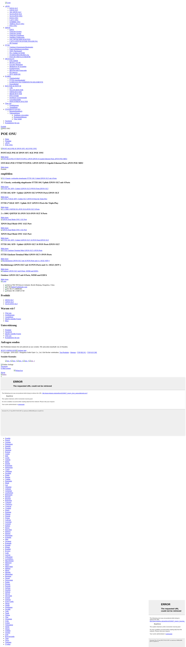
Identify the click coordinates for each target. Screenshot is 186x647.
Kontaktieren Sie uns (12, 123)
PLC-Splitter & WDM (17, 53)
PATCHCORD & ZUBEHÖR (19, 57)
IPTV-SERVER (14, 74)
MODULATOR (15, 63)
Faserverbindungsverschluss (19, 49)
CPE (11, 88)
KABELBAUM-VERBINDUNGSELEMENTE (26, 82)
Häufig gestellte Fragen (13, 319)
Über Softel (18, 119)
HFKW (7, 28)
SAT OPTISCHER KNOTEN (19, 39)
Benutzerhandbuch (15, 111)
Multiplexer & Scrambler (17, 66)
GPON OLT (13, 10)
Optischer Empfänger (16, 35)
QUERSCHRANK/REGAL (19, 55)
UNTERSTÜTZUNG (12, 109)
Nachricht (8, 121)
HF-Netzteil (13, 43)
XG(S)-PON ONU (15, 16)
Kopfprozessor (14, 68)
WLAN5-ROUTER (16, 90)
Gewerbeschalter (15, 99)
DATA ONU (13, 18)
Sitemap (73, 352)
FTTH (7, 45)
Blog (7, 321)
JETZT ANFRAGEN (8, 350)
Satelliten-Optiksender (17, 37)
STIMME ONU (14, 22)
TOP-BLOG (81, 352)
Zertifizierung (14, 105)
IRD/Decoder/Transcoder (18, 70)
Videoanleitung (14, 113)
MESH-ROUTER (15, 94)
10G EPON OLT (15, 12)
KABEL (8, 76)
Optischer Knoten (15, 31)
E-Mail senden (6, 368)
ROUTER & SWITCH (13, 86)
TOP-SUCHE (92, 352)
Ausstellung (13, 107)
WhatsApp (19, 370)
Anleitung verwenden (21, 115)
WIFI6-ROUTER (15, 92)
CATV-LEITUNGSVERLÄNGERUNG (23, 41)
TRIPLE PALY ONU (16, 24)
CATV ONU (13, 20)
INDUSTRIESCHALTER (18, 101)
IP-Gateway (13, 72)
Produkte (8, 141)
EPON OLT (13, 8)
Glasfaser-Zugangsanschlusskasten (21, 47)
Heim (7, 139)
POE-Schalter (14, 96)
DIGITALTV (9, 59)
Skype (3, 372)
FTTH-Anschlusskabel (17, 80)
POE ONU (13, 26)
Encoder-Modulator (16, 65)
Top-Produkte (64, 352)
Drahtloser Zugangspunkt (18, 98)
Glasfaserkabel (14, 78)
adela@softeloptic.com (19, 287)
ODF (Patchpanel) (15, 51)
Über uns (8, 103)
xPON (7, 6)
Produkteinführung (20, 117)
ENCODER (13, 61)
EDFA (11, 30)
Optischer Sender (15, 33)
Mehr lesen (4, 157)
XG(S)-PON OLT (15, 14)
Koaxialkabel (14, 84)
